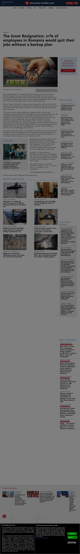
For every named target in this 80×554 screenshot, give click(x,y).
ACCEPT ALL (72, 533)
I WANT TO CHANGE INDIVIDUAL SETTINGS (71, 542)
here (7, 544)
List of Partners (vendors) (42, 537)
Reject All (70, 537)
